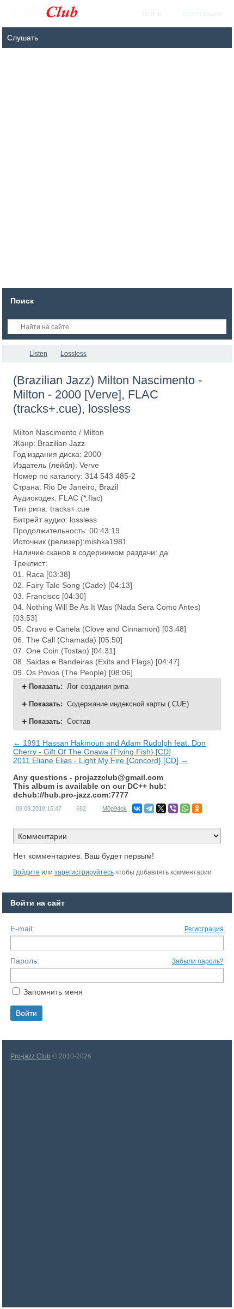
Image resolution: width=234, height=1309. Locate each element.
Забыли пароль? (198, 961)
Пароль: (24, 960)
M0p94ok (114, 808)
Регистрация (204, 929)
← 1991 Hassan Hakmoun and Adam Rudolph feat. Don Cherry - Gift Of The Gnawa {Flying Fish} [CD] (109, 747)
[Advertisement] (117, 170)
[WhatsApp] (185, 808)
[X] (161, 808)
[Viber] (173, 808)
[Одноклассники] (197, 808)
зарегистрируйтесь (84, 872)
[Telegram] (149, 808)
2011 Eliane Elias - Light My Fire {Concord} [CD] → (100, 760)
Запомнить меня (53, 991)
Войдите (26, 872)
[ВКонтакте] (137, 808)
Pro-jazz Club (30, 1056)
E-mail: (22, 928)
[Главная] (12, 353)
